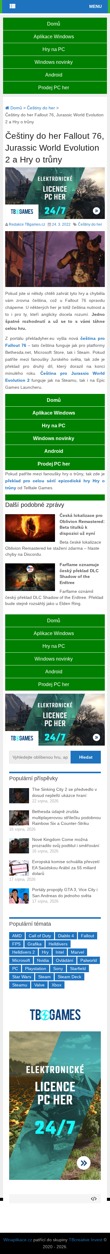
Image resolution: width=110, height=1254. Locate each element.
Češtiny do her (90, 224)
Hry (45, 952)
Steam (44, 976)
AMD (17, 935)
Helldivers (58, 943)
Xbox (56, 984)
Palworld (88, 960)
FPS (16, 943)
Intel (60, 952)
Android (53, 74)
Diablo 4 (66, 935)
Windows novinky (54, 62)
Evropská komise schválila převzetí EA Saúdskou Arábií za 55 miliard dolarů (66, 867)
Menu (95, 6)
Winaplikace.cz (17, 1239)
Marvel (77, 952)
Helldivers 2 (23, 952)
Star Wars (21, 976)
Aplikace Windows (54, 36)
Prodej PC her (53, 87)
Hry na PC (53, 49)
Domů (53, 23)
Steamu (19, 984)
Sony (58, 968)
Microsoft (21, 960)
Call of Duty (40, 935)
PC (15, 968)
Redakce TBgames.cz (27, 224)
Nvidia (43, 960)
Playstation (35, 968)
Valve (39, 984)
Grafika (35, 943)
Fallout (87, 935)
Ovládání (64, 960)
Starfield (78, 968)
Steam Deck (69, 976)
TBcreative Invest (85, 1239)
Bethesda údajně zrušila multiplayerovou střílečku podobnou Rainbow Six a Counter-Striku (66, 817)
